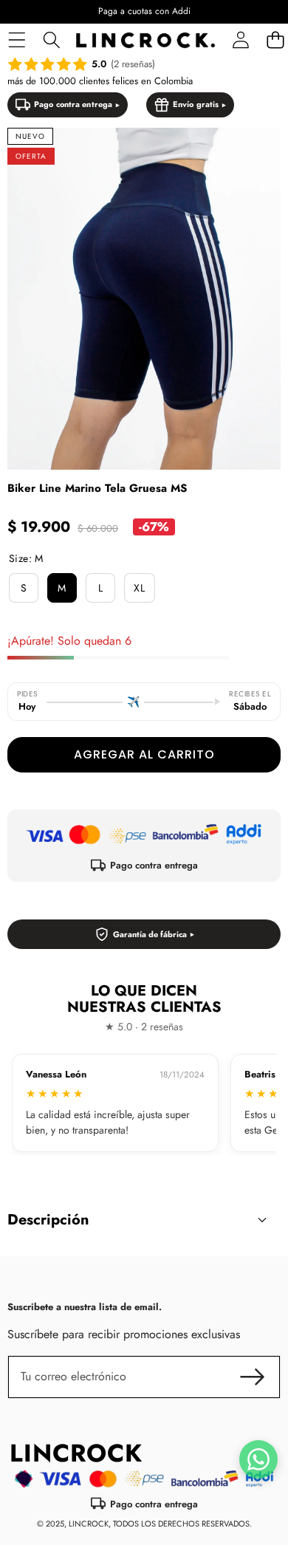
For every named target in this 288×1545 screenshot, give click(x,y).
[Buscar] (51, 40)
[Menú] (16, 40)
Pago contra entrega (73, 104)
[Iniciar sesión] (240, 40)
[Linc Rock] (145, 40)
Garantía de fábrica (150, 934)
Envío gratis (196, 104)
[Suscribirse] (252, 1376)
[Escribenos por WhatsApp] (258, 1459)
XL (139, 587)
